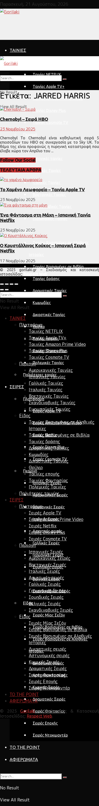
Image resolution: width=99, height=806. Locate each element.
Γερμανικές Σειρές (47, 591)
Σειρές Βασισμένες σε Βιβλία (58, 630)
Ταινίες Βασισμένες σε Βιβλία (58, 266)
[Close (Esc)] (2, 284)
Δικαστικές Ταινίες (49, 314)
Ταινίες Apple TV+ (48, 86)
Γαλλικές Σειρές (46, 543)
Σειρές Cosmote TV (48, 539)
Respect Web (39, 716)
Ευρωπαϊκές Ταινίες (50, 218)
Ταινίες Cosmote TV (50, 122)
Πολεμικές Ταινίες (48, 362)
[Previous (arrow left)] (2, 289)
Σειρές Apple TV (45, 513)
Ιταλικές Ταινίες (46, 182)
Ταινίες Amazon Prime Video (57, 344)
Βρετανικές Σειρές (49, 507)
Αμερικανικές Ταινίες (51, 370)
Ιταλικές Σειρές (44, 571)
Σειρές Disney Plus (47, 532)
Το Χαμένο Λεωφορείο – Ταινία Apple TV (42, 189)
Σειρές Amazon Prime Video (56, 519)
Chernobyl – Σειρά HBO (24, 119)
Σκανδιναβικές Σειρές (51, 610)
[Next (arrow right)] (7, 289)
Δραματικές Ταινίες (50, 290)
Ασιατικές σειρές (46, 578)
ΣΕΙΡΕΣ (17, 386)
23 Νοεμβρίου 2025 (17, 129)
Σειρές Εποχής (45, 723)
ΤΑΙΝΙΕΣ (18, 50)
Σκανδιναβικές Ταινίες (52, 206)
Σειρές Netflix (42, 526)
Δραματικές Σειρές (49, 699)
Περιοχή (30, 134)
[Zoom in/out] (16, 284)
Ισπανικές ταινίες (47, 158)
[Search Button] (65, 777)
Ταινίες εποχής (44, 474)
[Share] (7, 284)
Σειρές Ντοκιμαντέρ (50, 735)
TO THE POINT (25, 747)
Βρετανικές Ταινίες (49, 194)
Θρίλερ (36, 467)
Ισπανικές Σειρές (46, 552)
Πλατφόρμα (33, 62)
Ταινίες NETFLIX (46, 331)
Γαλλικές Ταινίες (47, 170)
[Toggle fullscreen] (11, 284)
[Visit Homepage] (9, 12)
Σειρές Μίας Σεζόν (49, 615)
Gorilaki (27, 710)
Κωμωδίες (42, 302)
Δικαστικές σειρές (47, 649)
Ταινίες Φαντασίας (48, 480)
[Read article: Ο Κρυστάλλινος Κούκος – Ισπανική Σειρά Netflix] (49, 235)
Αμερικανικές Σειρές (49, 558)
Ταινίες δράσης (46, 278)
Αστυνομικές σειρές (49, 656)
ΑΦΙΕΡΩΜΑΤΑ (24, 759)
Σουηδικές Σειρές (46, 597)
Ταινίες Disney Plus (49, 110)
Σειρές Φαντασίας (47, 675)
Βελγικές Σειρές (45, 604)
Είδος (28, 603)
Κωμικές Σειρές (44, 662)
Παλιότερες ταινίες (39, 493)
